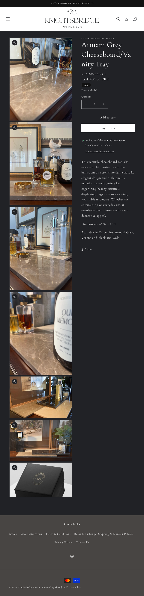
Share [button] (88, 249)
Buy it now (108, 128)
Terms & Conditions (58, 534)
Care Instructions (31, 534)
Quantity (86, 96)
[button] (8, 19)
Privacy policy (73, 587)
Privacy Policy (63, 542)
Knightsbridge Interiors (30, 587)
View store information (100, 151)
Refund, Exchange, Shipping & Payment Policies (103, 534)
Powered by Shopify (52, 587)
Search (13, 534)
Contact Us (82, 542)
